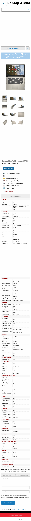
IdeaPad (12, 60)
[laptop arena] (15, 4)
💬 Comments (8, 168)
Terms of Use (4, 510)
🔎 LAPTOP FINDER (13, 48)
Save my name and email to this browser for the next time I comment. (15, 495)
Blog (14, 509)
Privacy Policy (21, 509)
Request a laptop (22, 510)
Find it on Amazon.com (15, 515)
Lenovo (7, 60)
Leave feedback (12, 510)
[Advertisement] (15, 29)
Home (2, 60)
